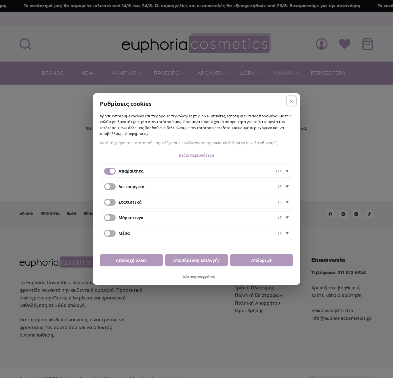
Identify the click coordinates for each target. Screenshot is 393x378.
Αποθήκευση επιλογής (196, 260)
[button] (196, 171)
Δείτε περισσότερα (196, 155)
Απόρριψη (261, 260)
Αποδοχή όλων (131, 260)
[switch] (110, 186)
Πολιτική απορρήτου (198, 276)
